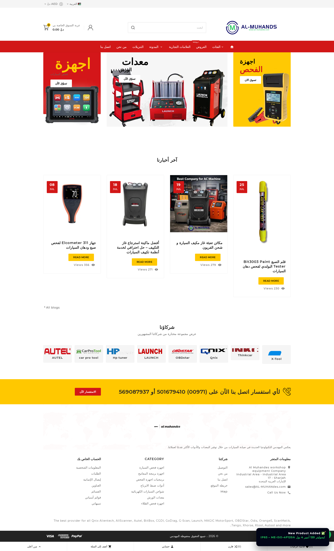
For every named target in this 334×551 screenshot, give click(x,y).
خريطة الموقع (219, 485)
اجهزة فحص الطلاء (152, 503)
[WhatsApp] (326, 534)
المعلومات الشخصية (88, 467)
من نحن (222, 473)
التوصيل (222, 467)
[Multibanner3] (262, 89)
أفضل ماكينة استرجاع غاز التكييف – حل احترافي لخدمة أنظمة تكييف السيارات (138, 247)
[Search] (133, 27)
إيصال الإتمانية (92, 479)
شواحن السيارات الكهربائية (147, 491)
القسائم (96, 491)
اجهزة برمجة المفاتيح (151, 473)
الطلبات (96, 473)
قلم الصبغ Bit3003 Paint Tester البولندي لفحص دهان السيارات (264, 266)
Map (224, 491)
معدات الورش (155, 497)
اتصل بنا (222, 479)
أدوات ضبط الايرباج (152, 485)
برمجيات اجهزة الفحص (150, 479)
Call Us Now (276, 492)
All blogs (51, 307)
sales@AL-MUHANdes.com (265, 486)
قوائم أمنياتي (93, 497)
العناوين (96, 485)
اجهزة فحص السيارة (151, 467)
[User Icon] (86, 27)
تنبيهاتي (96, 503)
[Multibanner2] (167, 89)
